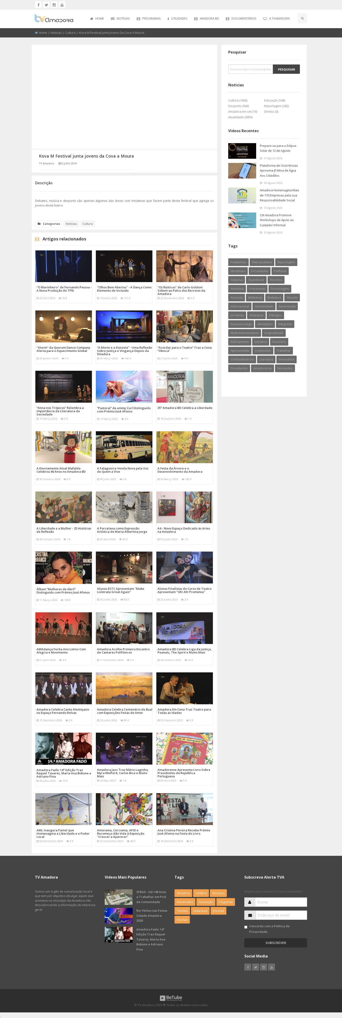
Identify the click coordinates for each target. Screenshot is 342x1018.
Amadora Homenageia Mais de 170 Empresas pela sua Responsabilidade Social (279, 195)
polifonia (280, 271)
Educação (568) (274, 100)
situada (292, 297)
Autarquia (200, 911)
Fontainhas (238, 262)
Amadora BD (209, 18)
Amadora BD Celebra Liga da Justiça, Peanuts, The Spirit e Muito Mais (185, 650)
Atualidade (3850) (240, 117)
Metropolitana (262, 262)
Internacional (240, 306)
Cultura (70, 32)
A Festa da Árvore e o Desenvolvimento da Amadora (180, 470)
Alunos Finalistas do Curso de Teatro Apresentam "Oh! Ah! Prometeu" (184, 590)
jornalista (237, 315)
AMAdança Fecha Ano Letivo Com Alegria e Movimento (61, 650)
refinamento (240, 342)
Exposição (206, 902)
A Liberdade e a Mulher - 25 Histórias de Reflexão (64, 530)
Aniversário (185, 902)
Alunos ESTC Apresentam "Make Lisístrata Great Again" (120, 590)
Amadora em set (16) (242, 111)
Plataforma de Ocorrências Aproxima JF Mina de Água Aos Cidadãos (279, 170)
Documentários (243, 18)
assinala (237, 297)
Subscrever (275, 942)
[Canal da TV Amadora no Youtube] (62, 4)
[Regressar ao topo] (327, 989)
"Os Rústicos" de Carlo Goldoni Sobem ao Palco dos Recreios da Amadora (181, 290)
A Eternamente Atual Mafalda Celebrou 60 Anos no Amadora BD (61, 470)
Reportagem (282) (276, 106)
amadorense (262, 368)
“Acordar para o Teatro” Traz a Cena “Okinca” (185, 349)
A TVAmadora (279, 18)
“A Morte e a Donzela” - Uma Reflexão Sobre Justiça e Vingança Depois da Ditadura (124, 350)
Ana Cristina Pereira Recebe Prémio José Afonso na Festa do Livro (184, 832)
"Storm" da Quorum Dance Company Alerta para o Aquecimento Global (63, 349)
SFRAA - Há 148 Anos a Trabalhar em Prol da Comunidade (151, 897)
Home (99, 18)
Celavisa (237, 280)
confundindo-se (242, 359)
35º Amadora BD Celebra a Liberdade (185, 408)
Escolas (182, 919)
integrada (285, 324)
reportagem (286, 262)
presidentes (239, 368)
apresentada (240, 350)
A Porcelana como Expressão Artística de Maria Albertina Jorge (122, 530)
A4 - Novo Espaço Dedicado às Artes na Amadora (184, 530)
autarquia (256, 315)
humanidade (264, 306)
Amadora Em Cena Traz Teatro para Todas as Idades (184, 711)
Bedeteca (274, 297)
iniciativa (261, 342)
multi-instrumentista (245, 333)
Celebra (201, 893)
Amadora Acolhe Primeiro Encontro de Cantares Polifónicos (123, 650)
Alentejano (265, 324)
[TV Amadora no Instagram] (54, 4)
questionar (256, 280)
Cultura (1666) (237, 100)
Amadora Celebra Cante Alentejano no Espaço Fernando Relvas (63, 711)
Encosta (218, 911)
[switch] (245, 927)
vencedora (286, 359)
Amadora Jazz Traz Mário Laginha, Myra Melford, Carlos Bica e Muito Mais (123, 773)
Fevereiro (279, 342)
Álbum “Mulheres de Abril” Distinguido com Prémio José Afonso (63, 590)
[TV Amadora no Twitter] (46, 4)
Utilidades (179, 18)
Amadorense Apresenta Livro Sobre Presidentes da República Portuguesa (184, 773)
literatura (266, 359)
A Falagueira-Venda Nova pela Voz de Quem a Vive (122, 470)
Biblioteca (255, 297)
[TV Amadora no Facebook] (38, 4)
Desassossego (241, 324)
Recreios (276, 280)
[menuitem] (97, 19)
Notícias (123, 18)
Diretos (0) (271, 111)
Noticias (56, 32)
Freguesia (226, 902)
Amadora (237, 289)
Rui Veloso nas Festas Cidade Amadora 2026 (151, 915)
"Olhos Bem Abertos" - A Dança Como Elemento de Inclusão (124, 289)
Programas (151, 18)
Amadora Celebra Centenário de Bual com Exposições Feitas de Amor (124, 711)
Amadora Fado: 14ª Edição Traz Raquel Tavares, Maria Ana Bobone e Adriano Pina (64, 773)
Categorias (51, 224)
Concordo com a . (269, 929)
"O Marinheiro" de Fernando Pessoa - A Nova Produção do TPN (64, 289)
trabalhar (284, 350)
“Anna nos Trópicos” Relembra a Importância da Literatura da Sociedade (60, 411)
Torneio (182, 911)
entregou (275, 315)
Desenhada (287, 306)
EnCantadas (259, 271)
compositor (263, 350)
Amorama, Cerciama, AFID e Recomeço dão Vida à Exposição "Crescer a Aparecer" (120, 833)
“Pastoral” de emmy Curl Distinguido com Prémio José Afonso (124, 409)
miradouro (238, 271)
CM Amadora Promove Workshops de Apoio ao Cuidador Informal (277, 220)
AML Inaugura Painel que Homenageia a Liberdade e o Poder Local (63, 833)
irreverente (257, 289)
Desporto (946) (238, 106)
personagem (280, 289)
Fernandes (285, 368)
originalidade (273, 333)
